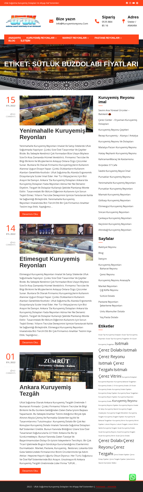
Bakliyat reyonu (107, 247)
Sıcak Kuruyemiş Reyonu (107, 432)
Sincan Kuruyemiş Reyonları (113, 212)
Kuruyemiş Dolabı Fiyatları (121, 389)
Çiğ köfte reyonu (109, 290)
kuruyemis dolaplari (129, 377)
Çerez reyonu (107, 274)
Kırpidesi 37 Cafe (107, 165)
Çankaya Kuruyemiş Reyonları (115, 218)
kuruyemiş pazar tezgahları (128, 393)
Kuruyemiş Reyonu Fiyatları (108, 405)
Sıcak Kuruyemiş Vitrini (106, 436)
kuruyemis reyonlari (106, 382)
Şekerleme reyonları (111, 305)
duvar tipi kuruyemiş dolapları (109, 335)
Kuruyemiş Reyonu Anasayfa (114, 280)
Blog (11, 40)
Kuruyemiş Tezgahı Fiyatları (114, 417)
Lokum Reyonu (110, 424)
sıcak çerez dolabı (123, 436)
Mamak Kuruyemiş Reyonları (114, 194)
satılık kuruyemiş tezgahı (107, 428)
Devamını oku (30, 214)
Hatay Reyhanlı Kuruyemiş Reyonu (117, 153)
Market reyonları (74, 38)
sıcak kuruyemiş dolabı (126, 428)
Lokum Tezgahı (121, 424)
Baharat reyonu (109, 268)
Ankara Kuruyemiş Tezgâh (45, 390)
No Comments (10, 115)
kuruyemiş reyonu (124, 401)
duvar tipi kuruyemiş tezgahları (117, 339)
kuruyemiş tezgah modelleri (117, 413)
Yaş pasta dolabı (109, 317)
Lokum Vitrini (133, 424)
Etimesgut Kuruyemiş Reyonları (50, 262)
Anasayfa (14, 38)
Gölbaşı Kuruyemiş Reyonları (114, 200)
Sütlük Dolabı (107, 295)
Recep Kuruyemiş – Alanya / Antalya (118, 135)
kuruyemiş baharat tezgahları (125, 382)
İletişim (25, 40)
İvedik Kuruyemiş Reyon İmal (114, 170)
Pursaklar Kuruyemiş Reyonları (115, 188)
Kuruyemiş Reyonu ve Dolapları (116, 141)
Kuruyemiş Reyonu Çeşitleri (113, 129)
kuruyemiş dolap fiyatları (107, 393)
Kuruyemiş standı (111, 409)
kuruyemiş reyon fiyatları (108, 397)
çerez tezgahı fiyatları (117, 459)
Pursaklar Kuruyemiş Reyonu (114, 176)
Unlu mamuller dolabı (112, 311)
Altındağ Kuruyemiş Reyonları (114, 229)
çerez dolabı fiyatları (121, 455)
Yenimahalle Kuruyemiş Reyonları (52, 133)
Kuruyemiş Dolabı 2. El (106, 386)
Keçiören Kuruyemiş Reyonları (115, 224)
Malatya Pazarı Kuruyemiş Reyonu (117, 147)
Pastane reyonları (107, 38)
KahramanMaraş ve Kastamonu (116, 159)
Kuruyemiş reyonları (40, 38)
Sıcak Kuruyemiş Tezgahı (126, 432)
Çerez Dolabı (110, 440)
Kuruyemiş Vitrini (119, 420)
